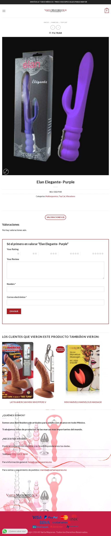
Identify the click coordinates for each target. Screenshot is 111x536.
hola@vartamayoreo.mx (40, 462)
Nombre (11, 284)
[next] (109, 375)
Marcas (54, 22)
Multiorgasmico (52, 196)
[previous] (2, 375)
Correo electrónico (17, 297)
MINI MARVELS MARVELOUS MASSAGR (83, 402)
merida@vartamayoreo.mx (53, 469)
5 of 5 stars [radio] (86, 253)
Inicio (46, 22)
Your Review (13, 259)
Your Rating (12, 249)
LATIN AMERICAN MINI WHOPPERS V (28, 402)
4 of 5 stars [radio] (64, 253)
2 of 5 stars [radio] (26, 253)
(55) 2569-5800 (20, 454)
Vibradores (70, 196)
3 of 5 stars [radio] (44, 253)
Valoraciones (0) (55, 217)
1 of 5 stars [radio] (11, 253)
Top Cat (63, 22)
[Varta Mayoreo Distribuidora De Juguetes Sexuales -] (55, 11)
